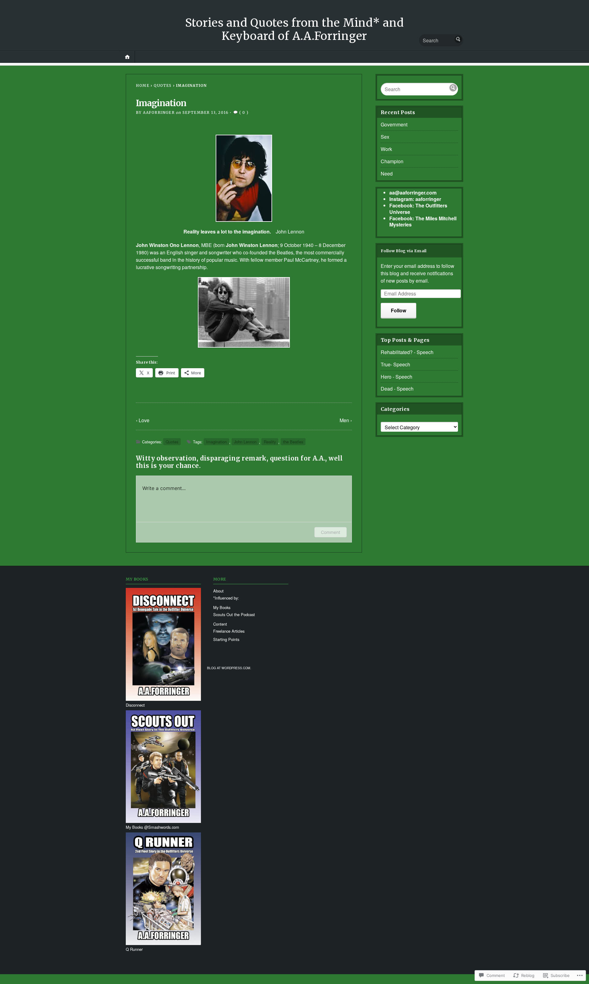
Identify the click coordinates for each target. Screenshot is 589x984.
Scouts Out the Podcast (234, 614)
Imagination (216, 442)
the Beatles (281, 252)
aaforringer (159, 112)
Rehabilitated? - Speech (407, 352)
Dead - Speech (397, 388)
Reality (270, 442)
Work (386, 148)
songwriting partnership (181, 267)
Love (144, 420)
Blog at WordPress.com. (229, 668)
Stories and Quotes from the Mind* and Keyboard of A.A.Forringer (294, 29)
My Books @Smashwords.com (152, 827)
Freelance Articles (228, 631)
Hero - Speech (396, 376)
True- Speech (395, 364)
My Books (221, 607)
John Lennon (290, 231)
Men (344, 420)
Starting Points (226, 639)
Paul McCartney (301, 259)
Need (387, 173)
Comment (330, 532)
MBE (206, 245)
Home (142, 85)
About (218, 591)
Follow (398, 310)
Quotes (162, 85)
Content (220, 624)
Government (394, 124)
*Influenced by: (226, 598)
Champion (392, 161)
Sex (385, 136)
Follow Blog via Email (404, 250)
